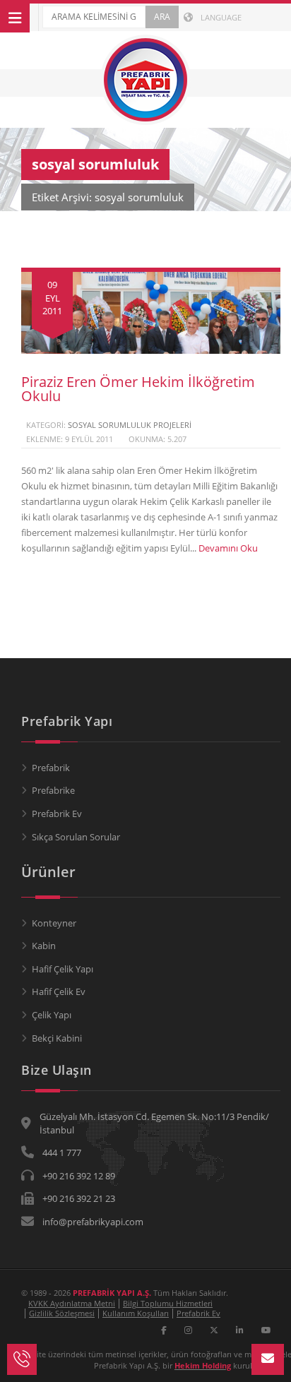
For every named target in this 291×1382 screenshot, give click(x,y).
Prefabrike (53, 790)
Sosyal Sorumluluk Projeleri (129, 424)
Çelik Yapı (51, 1014)
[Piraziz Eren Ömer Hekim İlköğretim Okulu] (150, 350)
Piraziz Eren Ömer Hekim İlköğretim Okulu (138, 388)
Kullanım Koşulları (135, 1313)
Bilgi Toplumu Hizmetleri (168, 1303)
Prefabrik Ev (57, 813)
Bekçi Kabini (57, 1038)
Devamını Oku (228, 548)
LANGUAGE (220, 17)
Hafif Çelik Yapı (62, 969)
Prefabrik (51, 767)
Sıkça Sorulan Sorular (76, 836)
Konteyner (54, 923)
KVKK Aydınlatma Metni (71, 1303)
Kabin (44, 945)
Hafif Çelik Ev (58, 991)
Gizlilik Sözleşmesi (62, 1313)
